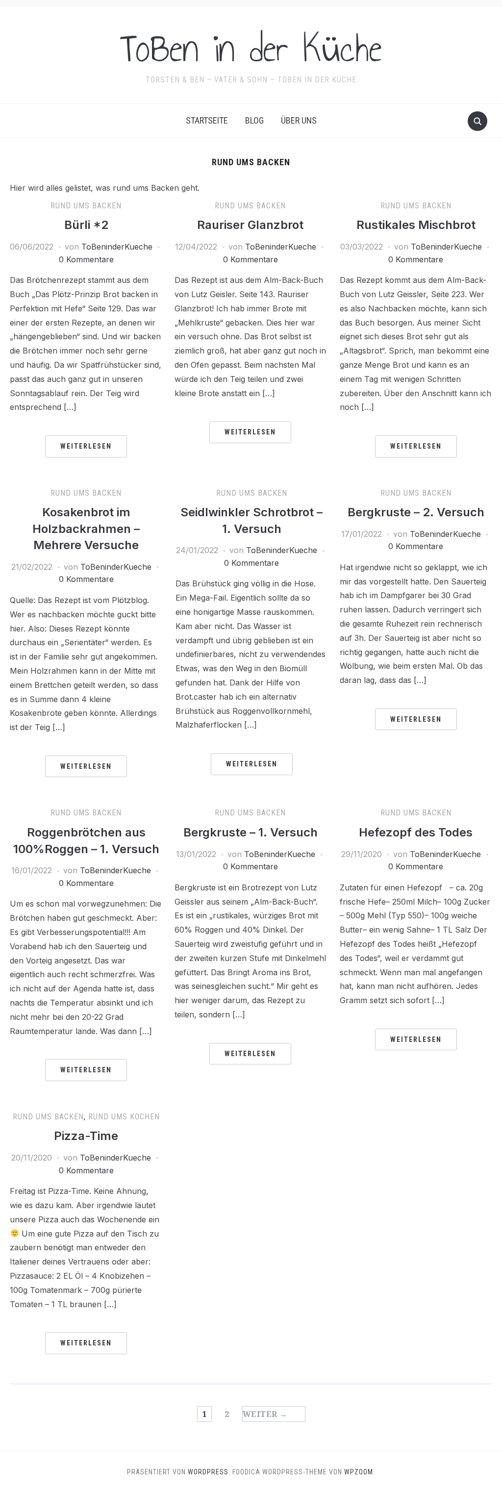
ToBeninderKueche (116, 247)
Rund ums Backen (86, 205)
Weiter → (265, 1414)
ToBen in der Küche (251, 48)
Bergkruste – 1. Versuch (250, 832)
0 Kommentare (86, 259)
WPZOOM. (359, 1472)
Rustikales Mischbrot (416, 225)
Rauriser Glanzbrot (250, 225)
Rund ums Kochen (124, 1116)
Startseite (207, 120)
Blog (254, 120)
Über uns (299, 120)
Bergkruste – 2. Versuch (416, 512)
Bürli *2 (86, 225)
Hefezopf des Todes (416, 832)
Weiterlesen (86, 446)
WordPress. (209, 1472)
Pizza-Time (86, 1136)
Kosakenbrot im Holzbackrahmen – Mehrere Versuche (86, 528)
